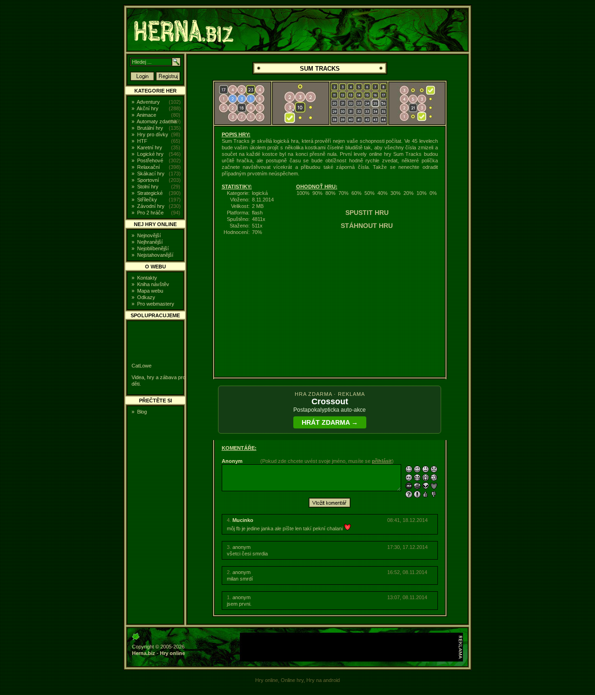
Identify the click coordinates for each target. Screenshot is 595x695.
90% (317, 193)
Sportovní (148, 180)
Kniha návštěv (153, 284)
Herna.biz (143, 653)
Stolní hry (148, 186)
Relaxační (148, 167)
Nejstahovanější (155, 255)
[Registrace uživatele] (168, 79)
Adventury (148, 102)
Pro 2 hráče (150, 212)
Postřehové (150, 160)
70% (343, 193)
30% (395, 193)
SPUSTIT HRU (367, 212)
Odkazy (146, 297)
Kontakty (147, 278)
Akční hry (148, 108)
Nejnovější (149, 235)
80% (330, 193)
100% (303, 193)
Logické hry (150, 154)
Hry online (172, 653)
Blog (142, 411)
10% (421, 193)
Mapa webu (150, 291)
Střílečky (147, 199)
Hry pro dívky (152, 134)
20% (408, 193)
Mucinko (242, 520)
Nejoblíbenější (153, 248)
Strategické (150, 193)
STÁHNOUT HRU (367, 225)
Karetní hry (149, 147)
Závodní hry (151, 206)
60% (356, 193)
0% (433, 193)
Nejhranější (150, 242)
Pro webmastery (155, 304)
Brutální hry (150, 128)
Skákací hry (151, 173)
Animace (146, 115)
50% (369, 193)
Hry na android (323, 680)
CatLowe (142, 365)
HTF (142, 141)
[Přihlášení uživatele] (142, 79)
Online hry (292, 680)
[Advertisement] (533, 146)
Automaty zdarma (157, 121)
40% (382, 193)
